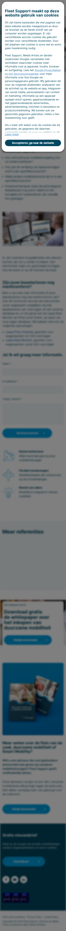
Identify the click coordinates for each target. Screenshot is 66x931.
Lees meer (12, 134)
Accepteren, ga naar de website (33, 143)
